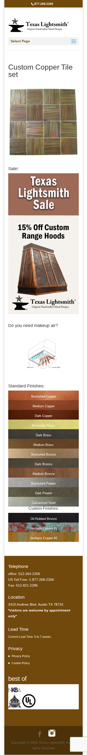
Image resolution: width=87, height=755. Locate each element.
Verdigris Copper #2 (43, 538)
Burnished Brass (43, 425)
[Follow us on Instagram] (51, 734)
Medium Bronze (44, 474)
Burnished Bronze (43, 454)
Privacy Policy (21, 656)
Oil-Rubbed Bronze (43, 519)
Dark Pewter (43, 493)
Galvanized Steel (44, 503)
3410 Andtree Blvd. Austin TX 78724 (35, 604)
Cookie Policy (21, 663)
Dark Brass (43, 435)
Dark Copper (43, 416)
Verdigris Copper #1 (43, 528)
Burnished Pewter (43, 483)
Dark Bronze (43, 464)
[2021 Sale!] (43, 313)
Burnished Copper (43, 396)
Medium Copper (44, 406)
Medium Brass (43, 445)
